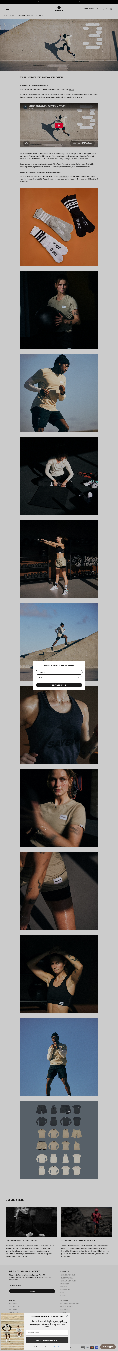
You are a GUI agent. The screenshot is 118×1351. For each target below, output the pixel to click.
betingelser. (57, 1346)
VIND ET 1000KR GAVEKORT (47, 1340)
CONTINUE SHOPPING (59, 685)
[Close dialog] (67, 1316)
